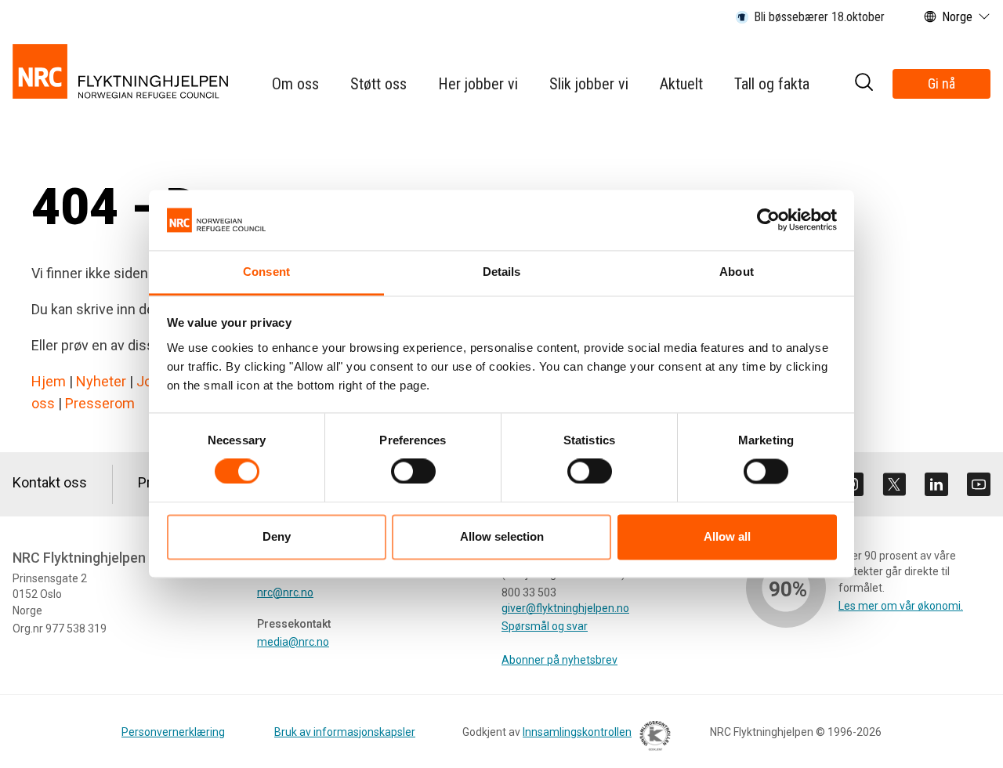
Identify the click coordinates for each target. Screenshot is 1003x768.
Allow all (727, 536)
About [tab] (736, 271)
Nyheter (101, 381)
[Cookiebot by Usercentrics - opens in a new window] (768, 220)
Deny (277, 536)
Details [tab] (502, 271)
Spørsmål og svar (545, 626)
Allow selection (502, 536)
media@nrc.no (293, 642)
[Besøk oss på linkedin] (936, 484)
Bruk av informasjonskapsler (344, 732)
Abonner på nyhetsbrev (559, 660)
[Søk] (863, 84)
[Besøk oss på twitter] (894, 484)
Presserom (100, 403)
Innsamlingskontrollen (577, 732)
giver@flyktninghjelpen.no (565, 608)
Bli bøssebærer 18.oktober (819, 16)
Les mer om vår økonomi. (900, 606)
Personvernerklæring (173, 732)
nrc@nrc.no (285, 592)
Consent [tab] (266, 271)
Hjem (48, 381)
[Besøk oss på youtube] (978, 484)
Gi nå (941, 83)
